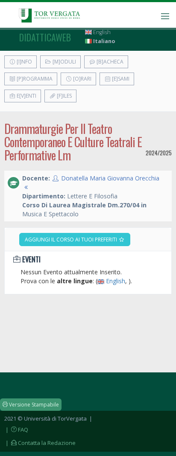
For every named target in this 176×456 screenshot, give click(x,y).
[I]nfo (23, 61)
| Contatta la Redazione (40, 443)
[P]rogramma (34, 78)
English (101, 32)
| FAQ (16, 429)
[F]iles (64, 95)
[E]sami (120, 78)
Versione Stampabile (33, 404)
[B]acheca (109, 61)
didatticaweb (45, 37)
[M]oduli (63, 61)
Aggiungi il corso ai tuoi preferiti (71, 239)
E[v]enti (25, 95)
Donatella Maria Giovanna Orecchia (110, 178)
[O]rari (81, 78)
